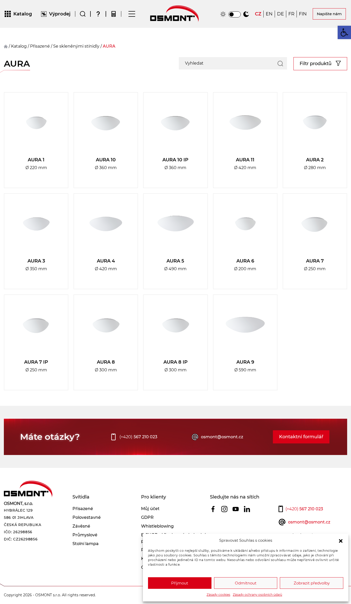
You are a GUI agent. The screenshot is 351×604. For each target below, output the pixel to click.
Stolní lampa (85, 543)
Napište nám (329, 13)
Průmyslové (84, 534)
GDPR (147, 517)
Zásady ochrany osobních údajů (257, 595)
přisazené (40, 46)
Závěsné (81, 526)
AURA (109, 46)
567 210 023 (138, 436)
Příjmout (179, 583)
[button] (340, 540)
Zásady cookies (218, 595)
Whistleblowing (157, 526)
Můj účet (150, 508)
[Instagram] (224, 509)
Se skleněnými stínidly (76, 46)
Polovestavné (86, 517)
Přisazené (82, 508)
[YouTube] (236, 509)
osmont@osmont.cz (222, 436)
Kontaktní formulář (301, 437)
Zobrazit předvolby (312, 583)
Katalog (19, 46)
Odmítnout (245, 583)
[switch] (234, 14)
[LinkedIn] (247, 509)
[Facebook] (213, 509)
